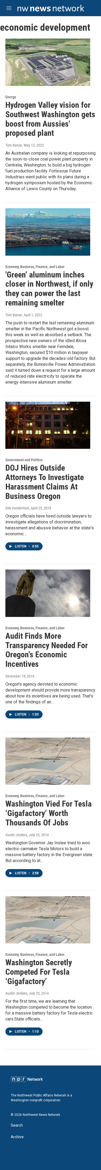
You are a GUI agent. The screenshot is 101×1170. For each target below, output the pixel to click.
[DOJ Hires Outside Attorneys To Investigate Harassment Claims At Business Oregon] (47, 425)
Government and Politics (24, 460)
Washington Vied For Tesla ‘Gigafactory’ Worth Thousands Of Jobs (48, 813)
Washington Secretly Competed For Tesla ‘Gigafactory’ (38, 972)
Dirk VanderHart (17, 508)
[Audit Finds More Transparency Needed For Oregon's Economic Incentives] (47, 593)
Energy (10, 97)
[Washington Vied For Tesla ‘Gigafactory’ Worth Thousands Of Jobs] (47, 761)
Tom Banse (13, 145)
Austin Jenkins (16, 835)
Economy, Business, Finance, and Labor (35, 267)
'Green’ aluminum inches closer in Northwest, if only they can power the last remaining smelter (49, 288)
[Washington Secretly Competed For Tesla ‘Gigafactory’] (47, 920)
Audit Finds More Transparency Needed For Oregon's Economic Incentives (46, 650)
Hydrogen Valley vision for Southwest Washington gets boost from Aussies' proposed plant (50, 119)
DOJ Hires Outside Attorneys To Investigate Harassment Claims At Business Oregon (44, 482)
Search (17, 1125)
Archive (17, 1137)
